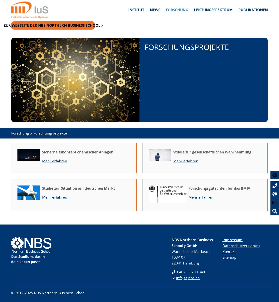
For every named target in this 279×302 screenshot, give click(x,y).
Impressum (232, 239)
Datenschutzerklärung (241, 245)
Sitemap (229, 257)
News (155, 9)
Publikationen (253, 9)
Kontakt (229, 251)
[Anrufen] (274, 185)
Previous (14, 114)
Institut (136, 9)
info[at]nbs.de (188, 277)
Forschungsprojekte (50, 133)
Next (264, 114)
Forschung (177, 9)
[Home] (31, 10)
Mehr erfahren (54, 161)
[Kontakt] (274, 194)
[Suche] (274, 211)
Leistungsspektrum (213, 9)
